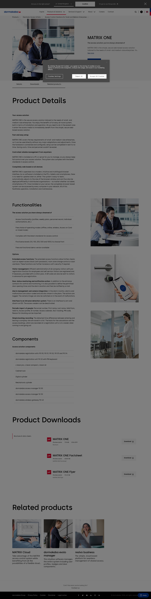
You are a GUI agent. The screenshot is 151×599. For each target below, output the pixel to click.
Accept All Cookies (97, 76)
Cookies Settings (54, 76)
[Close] (106, 62)
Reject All (79, 76)
